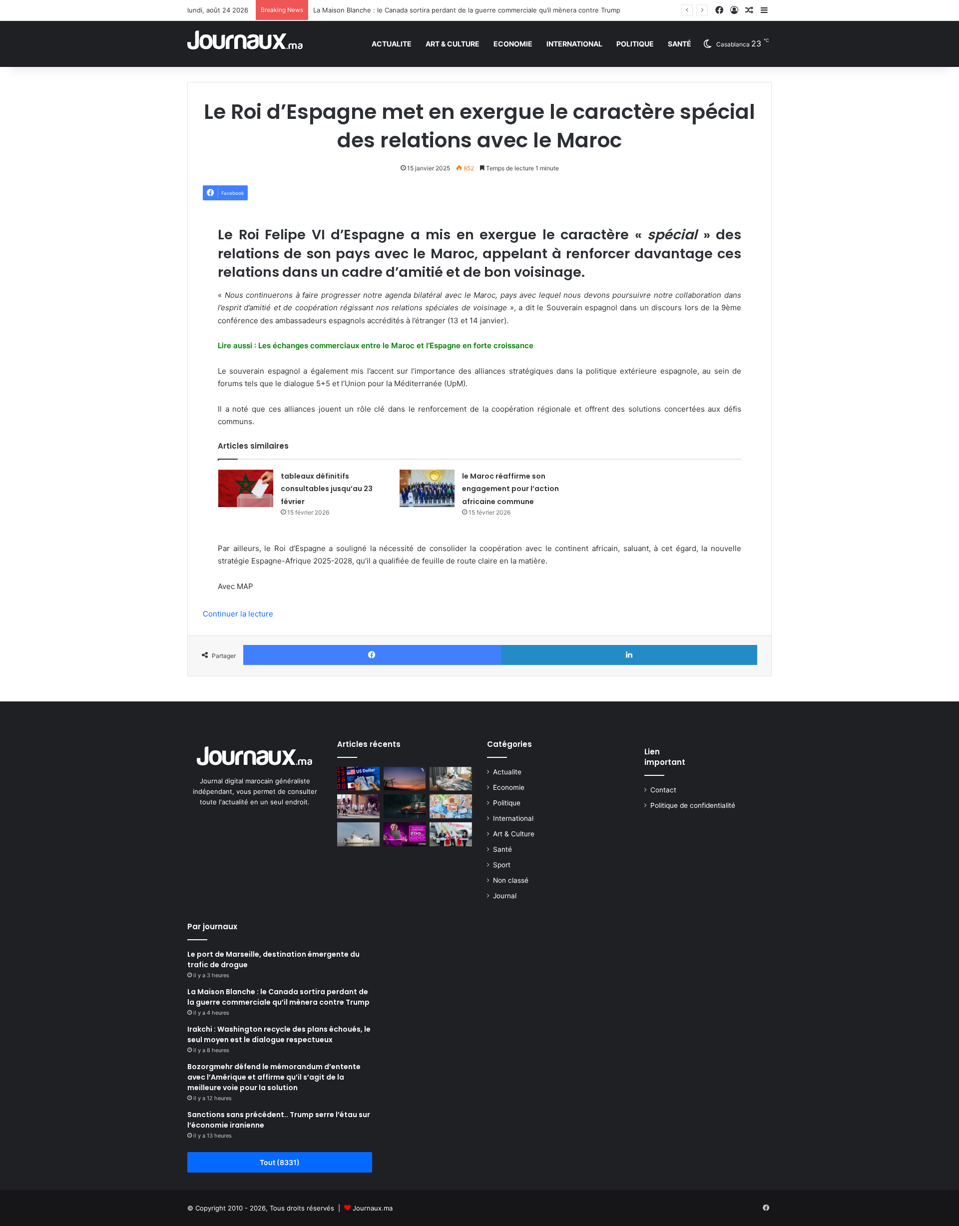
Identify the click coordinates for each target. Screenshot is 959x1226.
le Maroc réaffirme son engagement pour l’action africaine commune (510, 489)
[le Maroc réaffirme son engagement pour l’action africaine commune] (427, 488)
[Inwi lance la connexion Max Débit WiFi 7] (405, 834)
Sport (501, 865)
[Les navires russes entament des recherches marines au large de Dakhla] (358, 834)
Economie (512, 43)
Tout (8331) (280, 1162)
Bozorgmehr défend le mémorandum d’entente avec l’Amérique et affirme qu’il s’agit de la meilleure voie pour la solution (274, 1077)
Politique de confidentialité (692, 805)
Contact (663, 790)
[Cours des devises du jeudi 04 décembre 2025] (358, 779)
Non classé (510, 880)
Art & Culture (453, 43)
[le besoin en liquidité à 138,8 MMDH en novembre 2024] (451, 806)
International (574, 43)
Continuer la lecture (238, 613)
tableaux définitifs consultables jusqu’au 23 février (327, 489)
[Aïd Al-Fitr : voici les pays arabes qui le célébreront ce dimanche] (405, 779)
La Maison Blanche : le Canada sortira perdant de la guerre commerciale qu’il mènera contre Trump (466, 10)
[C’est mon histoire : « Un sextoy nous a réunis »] (451, 779)
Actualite (392, 43)
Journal (504, 896)
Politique (635, 43)
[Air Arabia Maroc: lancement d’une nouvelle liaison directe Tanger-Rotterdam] (451, 834)
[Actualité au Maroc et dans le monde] (245, 43)
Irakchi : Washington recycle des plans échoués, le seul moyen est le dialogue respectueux (279, 1034)
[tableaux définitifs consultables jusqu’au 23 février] (245, 488)
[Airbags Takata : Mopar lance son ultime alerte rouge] (405, 806)
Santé (679, 43)
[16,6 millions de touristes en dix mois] (358, 806)
